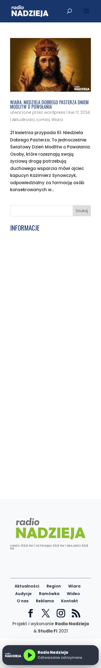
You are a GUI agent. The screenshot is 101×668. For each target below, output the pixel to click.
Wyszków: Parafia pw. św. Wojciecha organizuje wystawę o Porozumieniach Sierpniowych (49, 401)
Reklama (45, 601)
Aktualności (23, 119)
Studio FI (48, 631)
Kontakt (69, 601)
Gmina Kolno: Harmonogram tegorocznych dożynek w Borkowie (47, 478)
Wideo (73, 593)
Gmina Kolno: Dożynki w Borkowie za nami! (49, 250)
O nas (23, 601)
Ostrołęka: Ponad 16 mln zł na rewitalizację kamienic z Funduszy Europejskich (47, 416)
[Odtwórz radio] (29, 655)
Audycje (23, 593)
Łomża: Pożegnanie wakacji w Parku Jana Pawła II (49, 239)
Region (54, 586)
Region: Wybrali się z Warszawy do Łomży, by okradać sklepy (47, 287)
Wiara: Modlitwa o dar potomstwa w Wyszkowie (48, 276)
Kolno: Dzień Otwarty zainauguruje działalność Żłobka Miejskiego (48, 467)
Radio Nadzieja (72, 624)
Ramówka (49, 593)
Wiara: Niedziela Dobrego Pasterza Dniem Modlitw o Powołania (49, 104)
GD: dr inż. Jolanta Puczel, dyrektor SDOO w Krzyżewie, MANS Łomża (48, 346)
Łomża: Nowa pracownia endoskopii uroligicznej (49, 335)
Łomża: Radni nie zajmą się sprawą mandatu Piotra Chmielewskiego (48, 440)
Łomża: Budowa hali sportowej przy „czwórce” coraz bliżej (48, 357)
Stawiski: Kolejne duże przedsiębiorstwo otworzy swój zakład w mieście (43, 453)
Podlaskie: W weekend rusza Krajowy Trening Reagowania (49, 324)
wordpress (54, 112)
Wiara (57, 119)
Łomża (43, 119)
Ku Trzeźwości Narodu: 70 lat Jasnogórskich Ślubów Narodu (43, 298)
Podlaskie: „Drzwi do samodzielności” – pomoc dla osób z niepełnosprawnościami (48, 386)
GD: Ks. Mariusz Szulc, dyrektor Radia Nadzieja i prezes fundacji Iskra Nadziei (45, 263)
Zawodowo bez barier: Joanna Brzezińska (43, 429)
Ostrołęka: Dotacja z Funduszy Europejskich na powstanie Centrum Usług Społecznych (49, 370)
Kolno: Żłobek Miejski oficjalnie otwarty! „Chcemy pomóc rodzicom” (42, 311)
